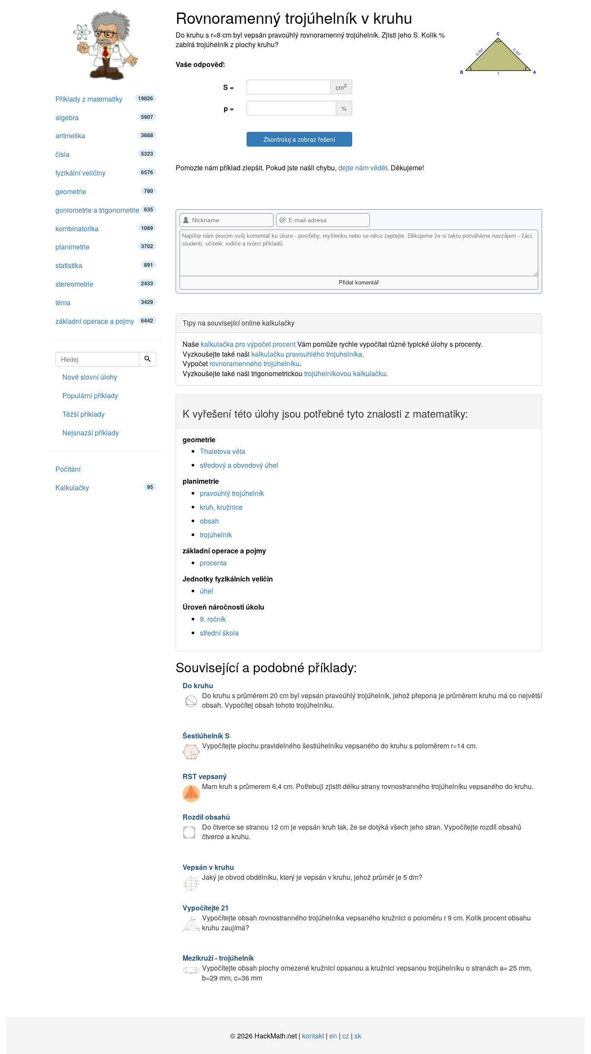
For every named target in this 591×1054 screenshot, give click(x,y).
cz (345, 1036)
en (333, 1036)
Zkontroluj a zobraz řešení (299, 139)
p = (229, 108)
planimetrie (104, 247)
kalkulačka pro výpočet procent (248, 344)
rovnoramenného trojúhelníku (254, 363)
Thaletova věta (222, 451)
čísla (104, 154)
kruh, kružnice (221, 507)
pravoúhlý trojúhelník (232, 493)
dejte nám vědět (362, 167)
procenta (213, 563)
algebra (104, 117)
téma (104, 302)
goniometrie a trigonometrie (104, 210)
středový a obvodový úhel (239, 465)
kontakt (313, 1036)
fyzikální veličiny (104, 173)
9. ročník (213, 619)
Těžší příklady (83, 414)
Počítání (67, 469)
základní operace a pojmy (104, 321)
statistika (104, 265)
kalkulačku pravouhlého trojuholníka (306, 354)
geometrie (104, 191)
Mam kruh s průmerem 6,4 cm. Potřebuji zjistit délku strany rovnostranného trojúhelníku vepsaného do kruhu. (358, 781)
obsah (209, 521)
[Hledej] (147, 359)
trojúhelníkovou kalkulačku (345, 373)
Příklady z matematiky (104, 99)
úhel (206, 591)
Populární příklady (90, 395)
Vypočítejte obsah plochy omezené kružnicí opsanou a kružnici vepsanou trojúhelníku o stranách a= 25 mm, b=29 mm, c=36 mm (357, 968)
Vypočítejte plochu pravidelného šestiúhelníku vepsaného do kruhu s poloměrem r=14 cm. (330, 741)
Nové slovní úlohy (89, 377)
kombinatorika (104, 228)
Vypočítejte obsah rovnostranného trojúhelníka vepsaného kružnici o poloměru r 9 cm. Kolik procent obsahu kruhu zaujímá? (357, 918)
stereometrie (104, 284)
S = (228, 87)
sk (357, 1036)
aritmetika (104, 136)
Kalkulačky (104, 487)
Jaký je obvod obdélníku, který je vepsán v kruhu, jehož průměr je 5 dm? (302, 872)
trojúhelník (216, 535)
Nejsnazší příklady (90, 433)
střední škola (219, 633)
